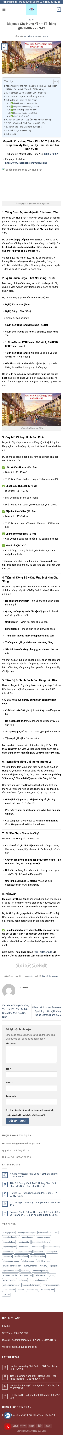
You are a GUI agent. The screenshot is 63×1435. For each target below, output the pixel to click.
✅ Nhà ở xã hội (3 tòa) (19, 116)
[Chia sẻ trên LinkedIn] (44, 966)
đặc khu (6, 1294)
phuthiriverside (28, 1261)
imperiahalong (9, 1242)
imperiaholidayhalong (41, 1242)
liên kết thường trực (50, 976)
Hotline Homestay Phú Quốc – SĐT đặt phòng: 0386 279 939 (34, 1175)
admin (45, 36)
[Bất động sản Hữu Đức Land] (31, 9)
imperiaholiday (24, 1242)
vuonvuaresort (9, 1290)
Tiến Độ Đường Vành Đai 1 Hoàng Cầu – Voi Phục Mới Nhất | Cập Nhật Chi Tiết (33, 1185)
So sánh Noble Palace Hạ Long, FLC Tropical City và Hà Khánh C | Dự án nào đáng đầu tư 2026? (35, 1213)
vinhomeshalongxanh (31, 1285)
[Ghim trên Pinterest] (39, 966)
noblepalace (8, 1251)
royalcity (43, 1266)
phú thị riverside (43, 1261)
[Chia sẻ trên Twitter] (28, 966)
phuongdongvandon (11, 1261)
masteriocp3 (24, 1247)
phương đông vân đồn (12, 1266)
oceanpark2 (39, 1251)
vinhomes (23, 1280)
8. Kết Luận (11, 134)
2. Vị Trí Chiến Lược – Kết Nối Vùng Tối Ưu (25, 96)
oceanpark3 (52, 1251)
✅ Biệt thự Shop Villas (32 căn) (23, 110)
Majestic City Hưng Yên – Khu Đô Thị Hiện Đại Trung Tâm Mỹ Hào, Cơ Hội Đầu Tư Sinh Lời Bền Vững (31, 88)
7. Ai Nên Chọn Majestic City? (19, 130)
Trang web (11, 1096)
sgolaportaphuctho (11, 1271)
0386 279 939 (51, 154)
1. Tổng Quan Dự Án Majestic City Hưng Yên (26, 93)
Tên (8, 1069)
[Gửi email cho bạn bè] (34, 966)
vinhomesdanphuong (38, 1280)
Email (9, 1082)
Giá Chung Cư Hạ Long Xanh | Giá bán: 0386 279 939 (35, 1204)
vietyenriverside (9, 1280)
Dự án (31, 20)
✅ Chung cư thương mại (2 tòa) (23, 113)
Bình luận (11, 1043)
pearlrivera (7, 1256)
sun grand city (26, 1275)
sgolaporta (54, 1266)
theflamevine (39, 1275)
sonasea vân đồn (10, 1275)
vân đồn (21, 1290)
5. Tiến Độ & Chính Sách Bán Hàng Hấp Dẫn (25, 123)
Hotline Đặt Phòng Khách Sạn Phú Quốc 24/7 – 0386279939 (34, 1194)
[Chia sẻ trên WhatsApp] (18, 966)
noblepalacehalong (24, 1251)
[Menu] (4, 9)
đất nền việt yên (47, 1290)
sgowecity (25, 1271)
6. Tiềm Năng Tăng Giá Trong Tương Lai (24, 127)
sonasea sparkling (40, 1271)
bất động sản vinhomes (48, 1232)
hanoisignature (28, 1237)
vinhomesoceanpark (51, 1285)
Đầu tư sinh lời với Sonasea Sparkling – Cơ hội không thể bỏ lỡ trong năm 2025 (46, 1011)
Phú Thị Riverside (43, 952)
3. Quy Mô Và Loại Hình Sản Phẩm (21, 100)
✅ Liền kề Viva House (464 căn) (23, 103)
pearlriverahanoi (21, 1256)
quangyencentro (30, 1266)
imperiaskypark (9, 1247)
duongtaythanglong (11, 1237)
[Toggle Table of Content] (54, 81)
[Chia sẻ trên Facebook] (23, 966)
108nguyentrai (9, 1232)
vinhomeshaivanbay (11, 1285)
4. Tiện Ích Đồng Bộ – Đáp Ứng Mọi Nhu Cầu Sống (28, 120)
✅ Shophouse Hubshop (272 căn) (24, 106)
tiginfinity (51, 1275)
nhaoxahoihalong (52, 1247)
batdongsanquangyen (26, 1232)
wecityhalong (32, 1290)
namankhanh (37, 1247)
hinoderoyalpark (43, 1237)
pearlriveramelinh (37, 1256)
